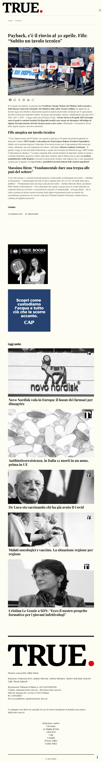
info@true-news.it (16, 712)
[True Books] (28, 282)
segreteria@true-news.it (36, 698)
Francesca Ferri (25, 678)
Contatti (51, 737)
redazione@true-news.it (26, 689)
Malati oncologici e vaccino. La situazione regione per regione (51, 552)
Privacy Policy (51, 740)
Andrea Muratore (57, 678)
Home (10, 21)
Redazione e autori (51, 723)
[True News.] (22, 8)
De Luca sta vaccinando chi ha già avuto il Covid (46, 507)
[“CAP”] (29, 310)
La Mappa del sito (51, 729)
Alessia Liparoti (20, 681)
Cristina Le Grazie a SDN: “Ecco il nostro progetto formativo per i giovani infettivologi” (48, 612)
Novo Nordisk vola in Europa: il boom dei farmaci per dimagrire (51, 401)
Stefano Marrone (40, 678)
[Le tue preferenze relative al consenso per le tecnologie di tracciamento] (97, 757)
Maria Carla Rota (74, 678)
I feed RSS (51, 732)
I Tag (51, 734)
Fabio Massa (32, 673)
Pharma (18, 21)
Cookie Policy (51, 743)
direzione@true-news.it (50, 689)
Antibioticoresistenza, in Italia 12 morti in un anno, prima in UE (49, 462)
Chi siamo (51, 726)
